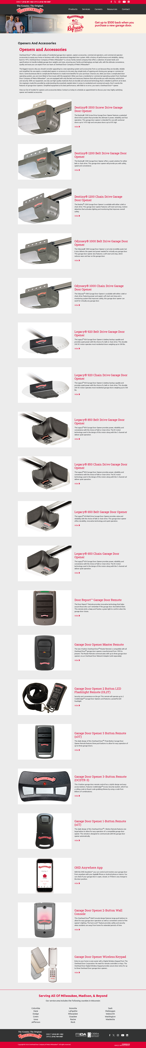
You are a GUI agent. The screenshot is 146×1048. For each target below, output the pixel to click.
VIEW (76, 127)
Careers (98, 9)
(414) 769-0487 (45, 2)
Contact (126, 9)
